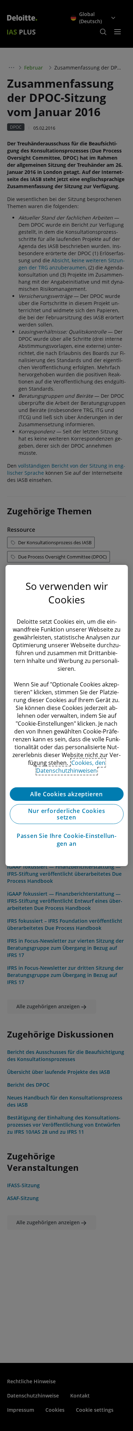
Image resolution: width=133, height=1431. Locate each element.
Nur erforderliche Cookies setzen (66, 814)
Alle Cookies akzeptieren (66, 794)
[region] (66, 715)
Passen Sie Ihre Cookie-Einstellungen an (66, 840)
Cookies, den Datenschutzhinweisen (70, 766)
